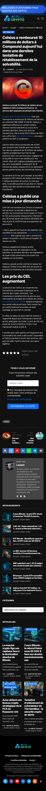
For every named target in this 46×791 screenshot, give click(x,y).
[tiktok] (40, 781)
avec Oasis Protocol (24, 136)
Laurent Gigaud (35, 729)
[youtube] (17, 781)
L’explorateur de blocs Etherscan (16, 116)
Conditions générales (19, 760)
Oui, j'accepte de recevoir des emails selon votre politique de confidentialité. (22, 393)
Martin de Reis (34, 674)
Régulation (10, 687)
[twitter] (5, 781)
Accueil (4, 28)
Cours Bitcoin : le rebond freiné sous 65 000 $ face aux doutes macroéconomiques (33, 653)
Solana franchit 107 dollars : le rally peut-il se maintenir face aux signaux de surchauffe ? (28, 590)
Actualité (13, 28)
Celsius (6, 421)
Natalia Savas (13, 726)
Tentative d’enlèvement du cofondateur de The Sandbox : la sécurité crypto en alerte (33, 707)
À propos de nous (12, 756)
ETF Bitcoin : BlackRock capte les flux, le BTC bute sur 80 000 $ (28, 539)
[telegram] (29, 781)
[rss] (35, 781)
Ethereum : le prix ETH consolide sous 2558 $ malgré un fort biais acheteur (27, 577)
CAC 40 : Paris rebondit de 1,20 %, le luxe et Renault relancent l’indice (27, 528)
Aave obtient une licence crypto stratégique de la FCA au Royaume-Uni (12, 705)
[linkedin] (23, 781)
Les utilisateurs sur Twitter (14, 301)
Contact (32, 760)
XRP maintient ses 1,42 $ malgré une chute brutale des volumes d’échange (28, 565)
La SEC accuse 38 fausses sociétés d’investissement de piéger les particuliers (26, 553)
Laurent (10, 69)
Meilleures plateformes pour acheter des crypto (20, 9)
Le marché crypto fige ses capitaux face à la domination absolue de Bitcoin (11, 653)
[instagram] (11, 781)
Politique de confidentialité (19, 399)
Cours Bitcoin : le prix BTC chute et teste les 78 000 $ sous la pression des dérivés (27, 516)
